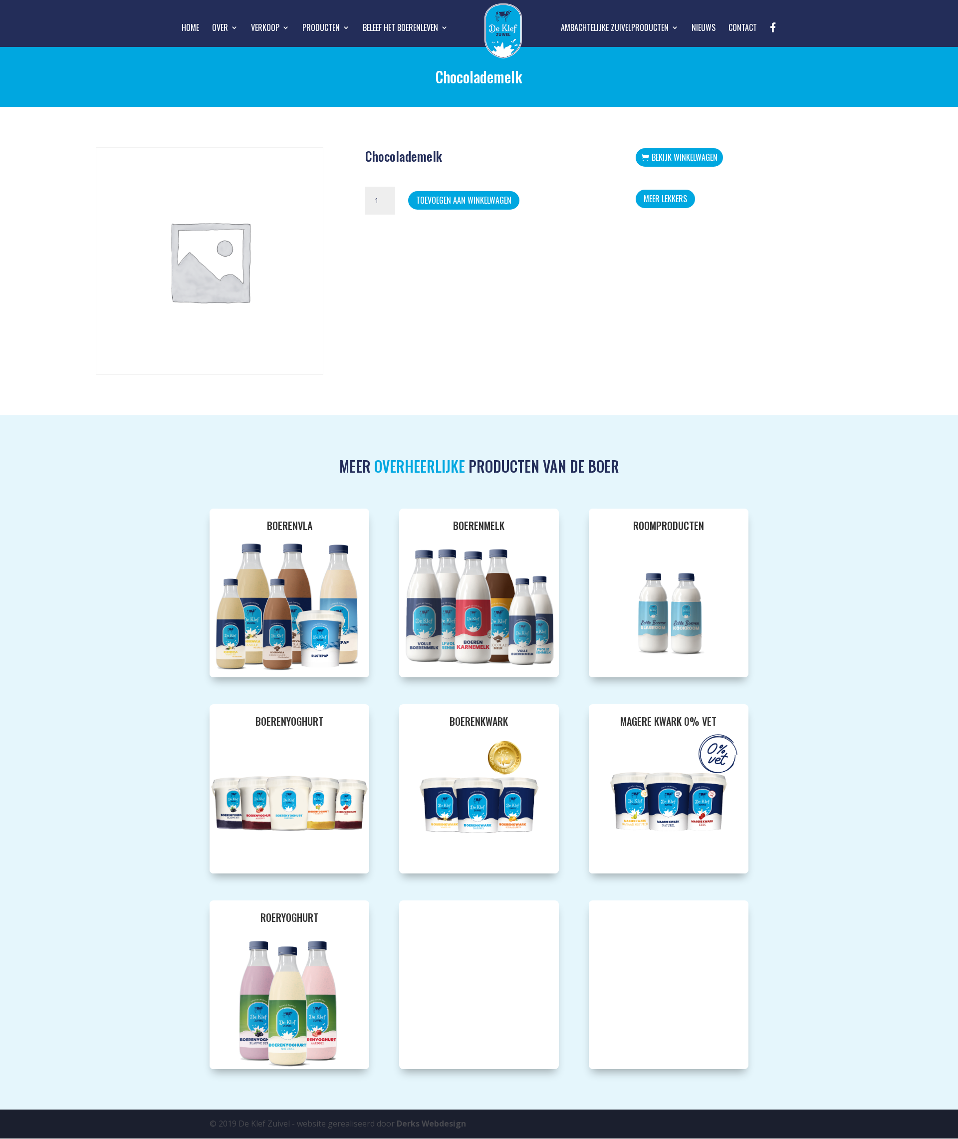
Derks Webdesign (431, 1123)
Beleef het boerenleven (400, 28)
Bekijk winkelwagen (685, 157)
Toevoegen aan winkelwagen (463, 200)
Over (220, 28)
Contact (742, 28)
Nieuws (704, 28)
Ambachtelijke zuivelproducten (615, 28)
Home (190, 28)
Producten (321, 28)
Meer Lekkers (665, 199)
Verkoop (265, 28)
